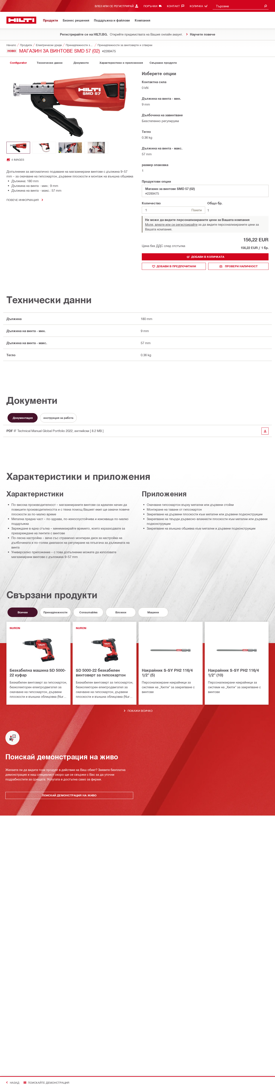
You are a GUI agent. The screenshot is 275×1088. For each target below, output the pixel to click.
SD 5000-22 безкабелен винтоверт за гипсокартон (101, 672)
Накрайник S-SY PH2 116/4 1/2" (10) (233, 672)
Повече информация (22, 199)
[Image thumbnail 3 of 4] (70, 148)
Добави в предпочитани (176, 266)
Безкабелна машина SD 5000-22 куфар (38, 672)
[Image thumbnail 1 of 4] (18, 148)
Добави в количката (207, 256)
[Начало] (21, 20)
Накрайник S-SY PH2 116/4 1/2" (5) (167, 672)
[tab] (18, 63)
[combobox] (241, 5)
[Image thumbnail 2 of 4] (44, 148)
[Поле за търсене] (265, 5)
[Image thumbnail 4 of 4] (96, 148)
